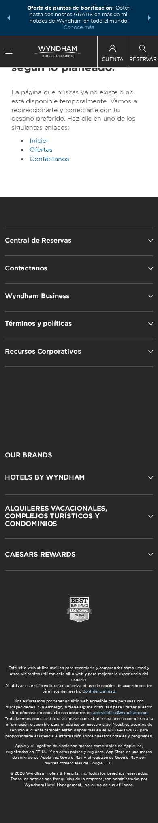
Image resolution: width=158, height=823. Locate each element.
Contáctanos (49, 159)
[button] (8, 18)
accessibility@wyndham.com (120, 712)
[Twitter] (80, 402)
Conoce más (79, 27)
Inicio (38, 140)
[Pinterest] (116, 402)
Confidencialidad (98, 691)
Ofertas (41, 149)
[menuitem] (9, 51)
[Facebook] (43, 402)
